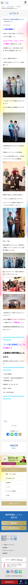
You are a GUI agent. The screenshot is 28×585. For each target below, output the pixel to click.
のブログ (19, 6)
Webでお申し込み (14, 528)
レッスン (8, 486)
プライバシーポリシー (8, 550)
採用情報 (4, 553)
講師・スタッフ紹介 (11, 474)
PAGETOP (26, 583)
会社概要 (4, 547)
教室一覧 (21, 583)
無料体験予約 (9, 582)
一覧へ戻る (14, 425)
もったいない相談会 (11, 491)
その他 (7, 495)
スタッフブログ (10, 6)
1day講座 (8, 482)
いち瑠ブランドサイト (8, 544)
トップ (2, 6)
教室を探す (14, 523)
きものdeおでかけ (10, 478)
